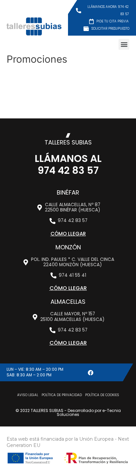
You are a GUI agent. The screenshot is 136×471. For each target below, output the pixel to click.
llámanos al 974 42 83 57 (68, 164)
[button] (124, 44)
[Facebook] (90, 372)
